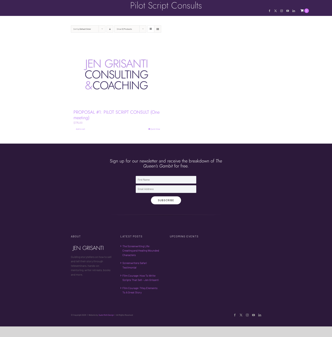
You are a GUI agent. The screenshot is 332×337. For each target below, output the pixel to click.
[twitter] (275, 11)
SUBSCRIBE (166, 200)
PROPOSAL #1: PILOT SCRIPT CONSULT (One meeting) (116, 115)
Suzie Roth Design (106, 315)
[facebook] (269, 11)
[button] (307, 24)
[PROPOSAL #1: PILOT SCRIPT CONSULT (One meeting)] (117, 74)
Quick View (155, 129)
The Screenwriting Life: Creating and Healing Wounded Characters (140, 250)
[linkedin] (293, 11)
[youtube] (287, 11)
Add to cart (80, 129)
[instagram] (281, 11)
